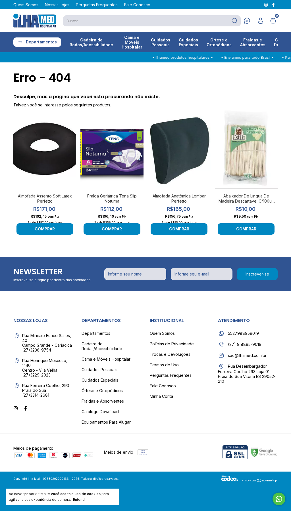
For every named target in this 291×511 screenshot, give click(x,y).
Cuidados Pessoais (160, 42)
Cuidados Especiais (188, 42)
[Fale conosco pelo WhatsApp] (279, 499)
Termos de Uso (164, 364)
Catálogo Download (100, 411)
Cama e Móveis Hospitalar (132, 42)
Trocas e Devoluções (170, 354)
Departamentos (41, 41)
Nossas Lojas (57, 4)
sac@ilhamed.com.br (247, 355)
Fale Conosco (137, 4)
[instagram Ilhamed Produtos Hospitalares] (266, 4)
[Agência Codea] (230, 480)
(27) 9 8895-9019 (244, 344)
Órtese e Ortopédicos (219, 42)
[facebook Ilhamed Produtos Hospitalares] (273, 4)
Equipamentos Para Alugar (106, 422)
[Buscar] (234, 20)
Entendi (79, 499)
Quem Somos (25, 4)
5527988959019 (243, 333)
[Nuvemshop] (260, 480)
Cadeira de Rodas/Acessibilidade (91, 42)
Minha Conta (161, 396)
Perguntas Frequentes (97, 4)
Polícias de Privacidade (172, 343)
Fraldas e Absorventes (252, 42)
